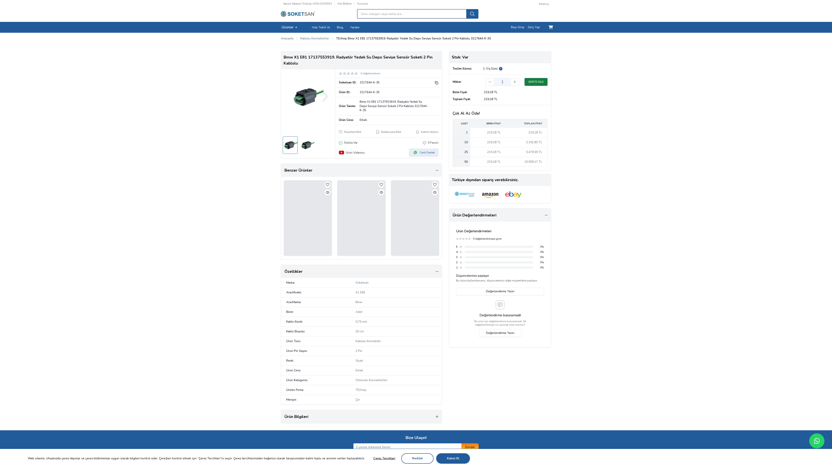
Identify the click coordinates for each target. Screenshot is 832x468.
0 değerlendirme (370, 73)
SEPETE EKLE (536, 82)
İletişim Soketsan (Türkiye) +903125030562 (307, 3)
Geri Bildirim (345, 3)
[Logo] (298, 15)
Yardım (354, 27)
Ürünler (288, 27)
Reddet (417, 458)
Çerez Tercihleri (384, 458)
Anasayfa (287, 38)
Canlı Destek (427, 152)
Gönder (470, 447)
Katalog (544, 4)
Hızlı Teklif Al (321, 27)
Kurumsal (362, 3)
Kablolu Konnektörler (314, 38)
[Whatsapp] (816, 440)
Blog (340, 27)
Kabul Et (453, 458)
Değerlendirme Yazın (500, 291)
